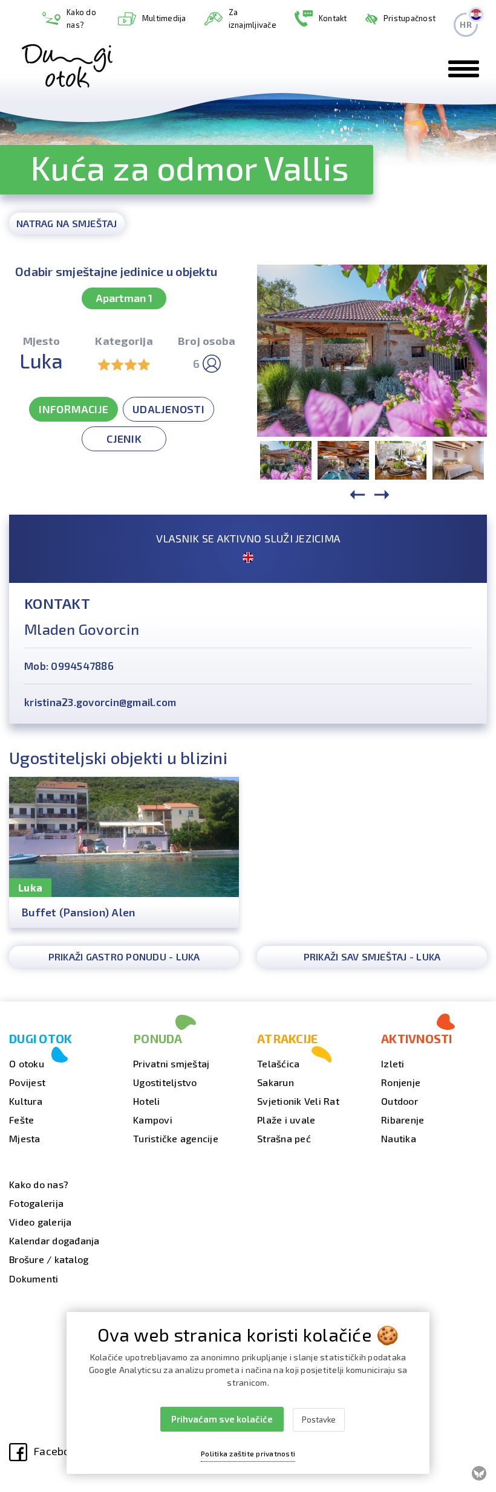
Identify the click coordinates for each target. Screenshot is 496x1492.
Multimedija (164, 18)
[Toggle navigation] (463, 69)
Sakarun (275, 1082)
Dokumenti (33, 1278)
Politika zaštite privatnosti (248, 1453)
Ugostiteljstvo (165, 1082)
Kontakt (333, 18)
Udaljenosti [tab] (168, 409)
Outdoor (399, 1101)
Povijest (27, 1082)
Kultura (25, 1101)
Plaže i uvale (286, 1119)
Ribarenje (402, 1119)
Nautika (398, 1138)
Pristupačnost (409, 18)
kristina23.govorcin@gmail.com (100, 702)
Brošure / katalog (48, 1259)
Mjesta (25, 1138)
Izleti (393, 1063)
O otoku (26, 1063)
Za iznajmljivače (252, 18)
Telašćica (278, 1063)
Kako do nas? (81, 18)
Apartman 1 (124, 297)
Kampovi (152, 1119)
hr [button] (466, 24)
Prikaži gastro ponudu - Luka (124, 956)
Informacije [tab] (73, 409)
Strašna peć (284, 1138)
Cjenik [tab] (124, 438)
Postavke (319, 1419)
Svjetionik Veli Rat (298, 1101)
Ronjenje (400, 1082)
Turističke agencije (175, 1138)
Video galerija (40, 1221)
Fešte (21, 1119)
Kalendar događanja (54, 1240)
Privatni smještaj (171, 1063)
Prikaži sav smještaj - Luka (372, 956)
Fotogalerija (36, 1203)
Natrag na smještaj (66, 223)
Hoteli (146, 1101)
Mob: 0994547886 (69, 666)
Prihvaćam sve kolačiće (222, 1418)
